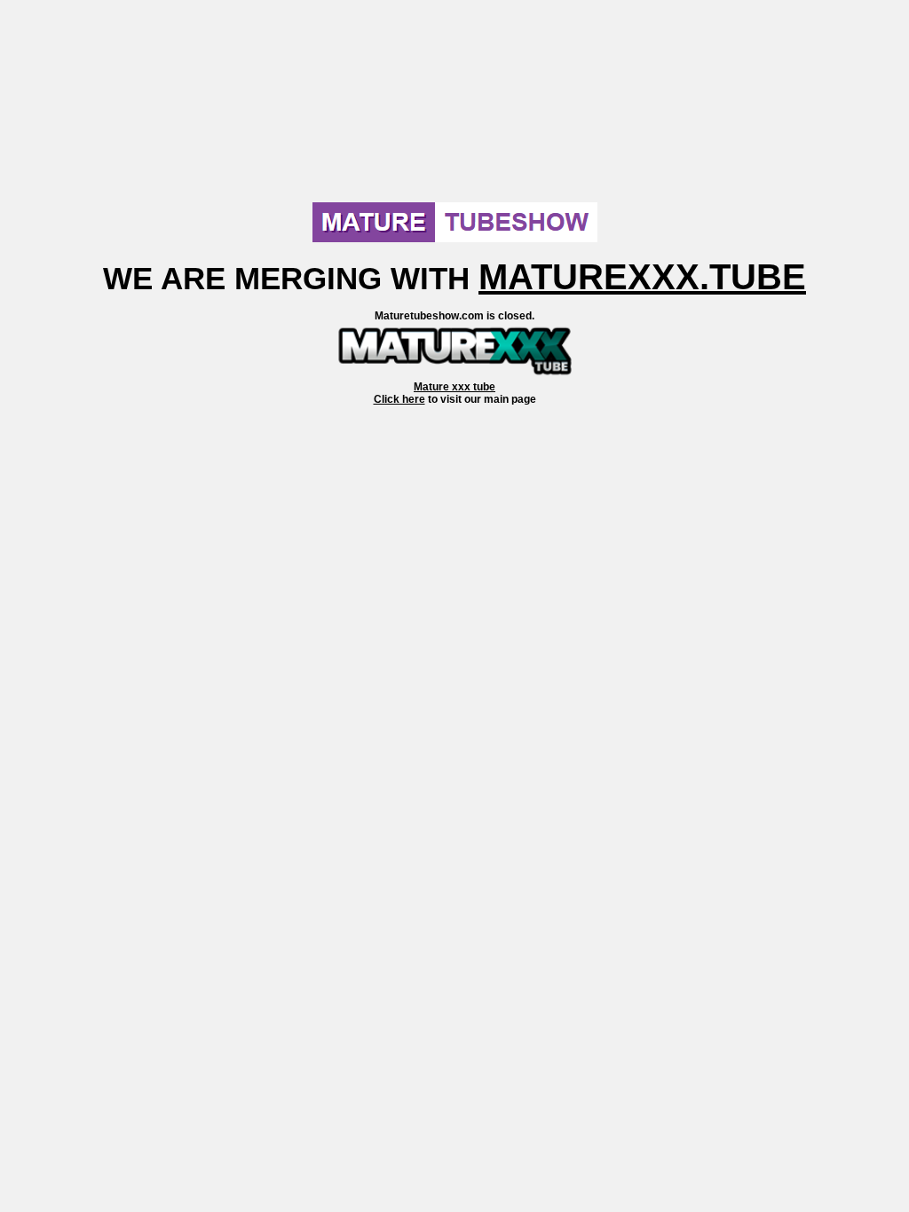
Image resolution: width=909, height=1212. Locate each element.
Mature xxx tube (454, 387)
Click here (399, 399)
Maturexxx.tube (642, 276)
